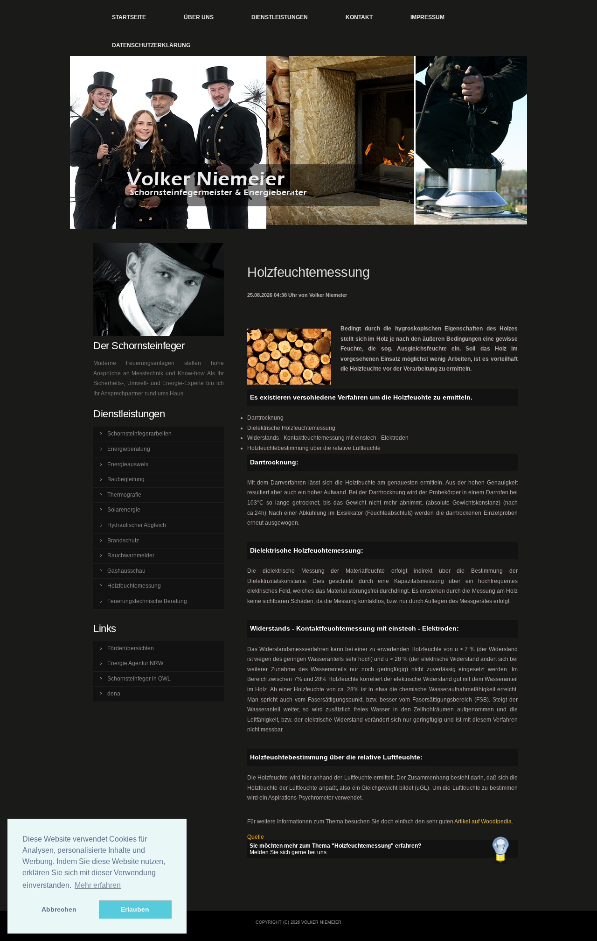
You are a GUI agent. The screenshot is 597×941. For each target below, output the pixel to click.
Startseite (129, 17)
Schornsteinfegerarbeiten (139, 433)
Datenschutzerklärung (151, 45)
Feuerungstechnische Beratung (147, 601)
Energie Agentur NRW (135, 663)
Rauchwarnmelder (130, 555)
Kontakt (359, 17)
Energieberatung (128, 449)
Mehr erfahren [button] (98, 885)
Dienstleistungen (279, 17)
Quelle (255, 837)
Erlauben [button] (135, 909)
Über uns (199, 17)
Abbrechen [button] (59, 909)
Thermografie (124, 495)
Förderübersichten (130, 648)
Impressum (427, 17)
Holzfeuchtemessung (134, 586)
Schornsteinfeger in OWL (139, 678)
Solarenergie (123, 509)
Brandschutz (123, 540)
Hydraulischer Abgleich (136, 525)
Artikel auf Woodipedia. (483, 821)
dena (113, 693)
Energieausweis (127, 464)
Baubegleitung (126, 479)
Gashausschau (126, 571)
